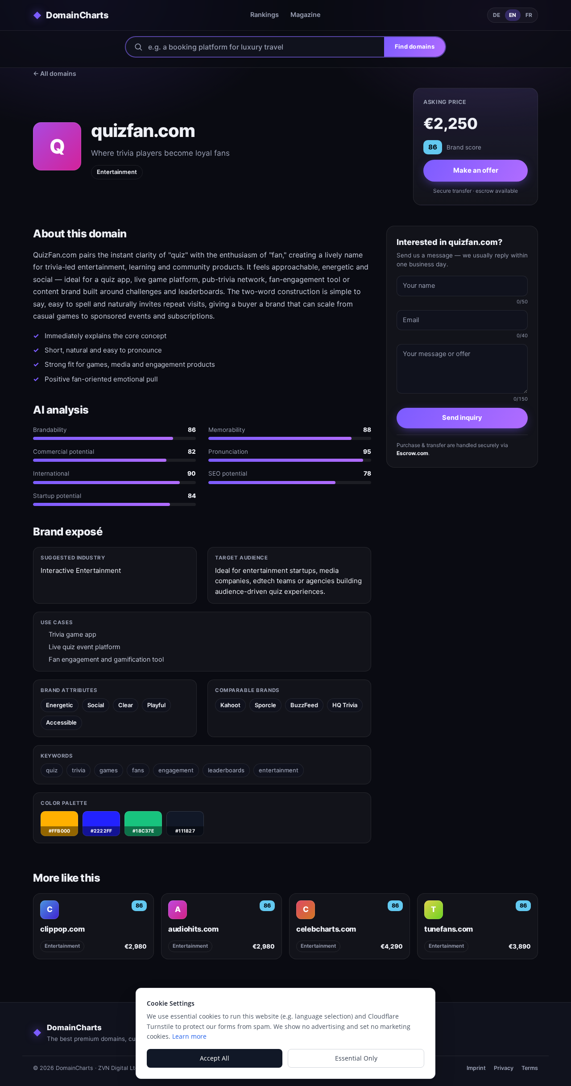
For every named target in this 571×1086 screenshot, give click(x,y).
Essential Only (356, 1058)
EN (512, 15)
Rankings (264, 15)
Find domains (414, 46)
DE (496, 15)
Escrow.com (412, 453)
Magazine (305, 15)
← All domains (54, 73)
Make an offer (475, 170)
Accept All (214, 1058)
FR (528, 15)
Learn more (189, 1036)
